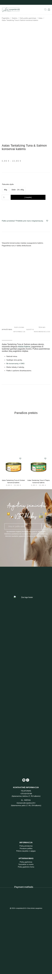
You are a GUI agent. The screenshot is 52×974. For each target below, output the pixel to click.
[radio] (5, 189)
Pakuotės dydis (8, 184)
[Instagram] (28, 780)
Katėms (14, 18)
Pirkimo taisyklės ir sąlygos (26, 851)
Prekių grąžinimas (26, 862)
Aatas (40, 18)
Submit (45, 526)
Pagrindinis (6, 18)
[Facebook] (24, 780)
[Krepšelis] (49, 9)
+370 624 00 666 (26, 794)
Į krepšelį (27, 197)
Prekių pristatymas (26, 846)
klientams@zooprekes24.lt (26, 803)
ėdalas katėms (24, 347)
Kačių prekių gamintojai (28, 18)
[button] (47, 220)
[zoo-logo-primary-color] (11, 9)
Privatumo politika (26, 848)
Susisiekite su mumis (26, 864)
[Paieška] (45, 10)
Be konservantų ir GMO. (15, 363)
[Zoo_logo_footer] (26, 685)
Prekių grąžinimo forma (26, 867)
